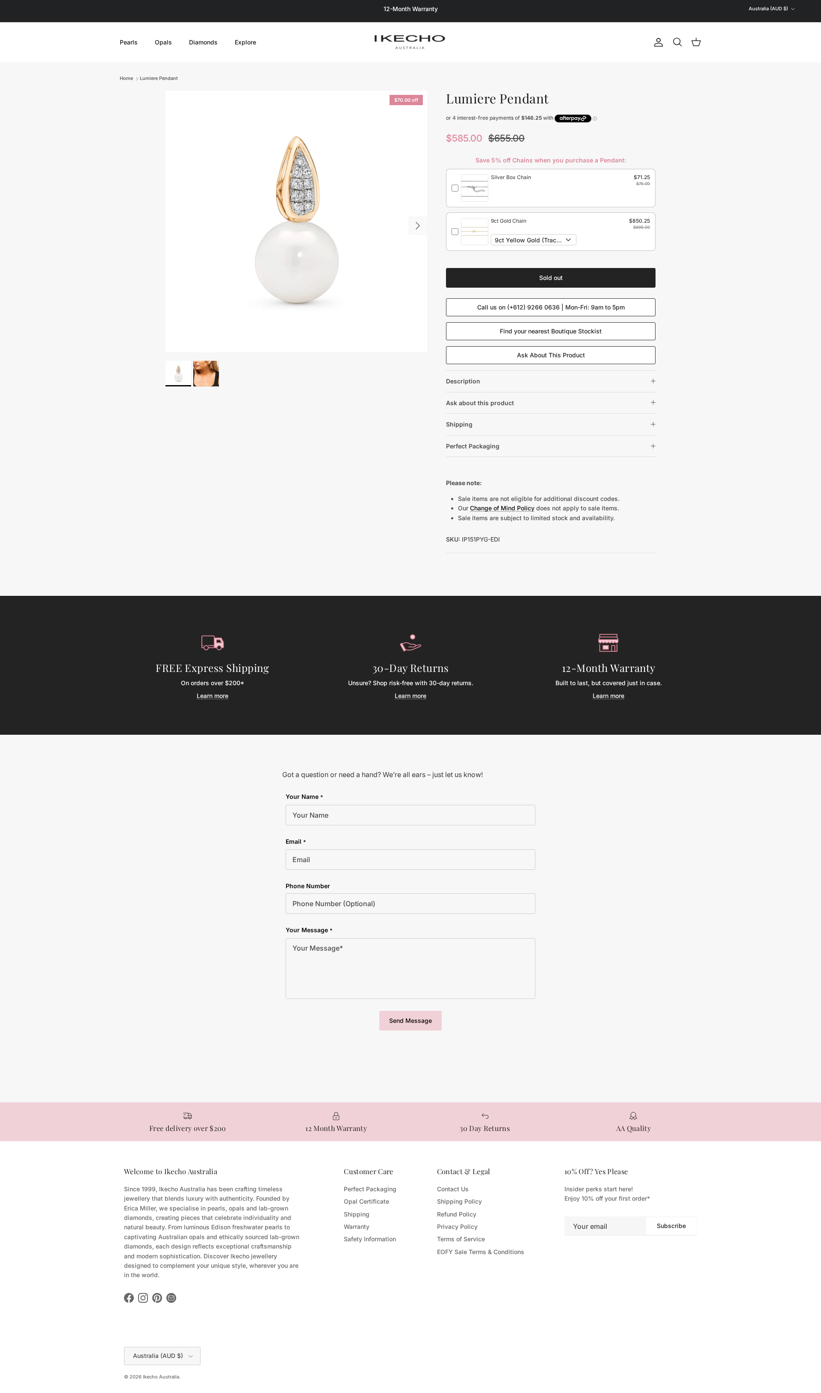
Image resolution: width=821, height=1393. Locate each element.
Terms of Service (461, 1239)
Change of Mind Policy (502, 508)
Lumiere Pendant (159, 79)
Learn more (212, 695)
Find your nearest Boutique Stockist (551, 331)
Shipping (459, 424)
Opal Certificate (366, 1201)
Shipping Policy (459, 1201)
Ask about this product (480, 402)
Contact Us (453, 1189)
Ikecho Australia (161, 1377)
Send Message (410, 1020)
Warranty (356, 1226)
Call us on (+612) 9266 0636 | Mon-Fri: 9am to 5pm (551, 307)
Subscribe (671, 1225)
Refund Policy (456, 1214)
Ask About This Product (551, 355)
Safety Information (370, 1239)
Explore (245, 42)
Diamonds (203, 42)
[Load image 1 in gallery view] (296, 221)
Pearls (129, 42)
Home (126, 79)
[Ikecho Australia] (410, 42)
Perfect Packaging (472, 446)
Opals (163, 42)
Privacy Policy (457, 1226)
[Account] (657, 42)
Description (463, 381)
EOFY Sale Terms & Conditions (480, 1251)
